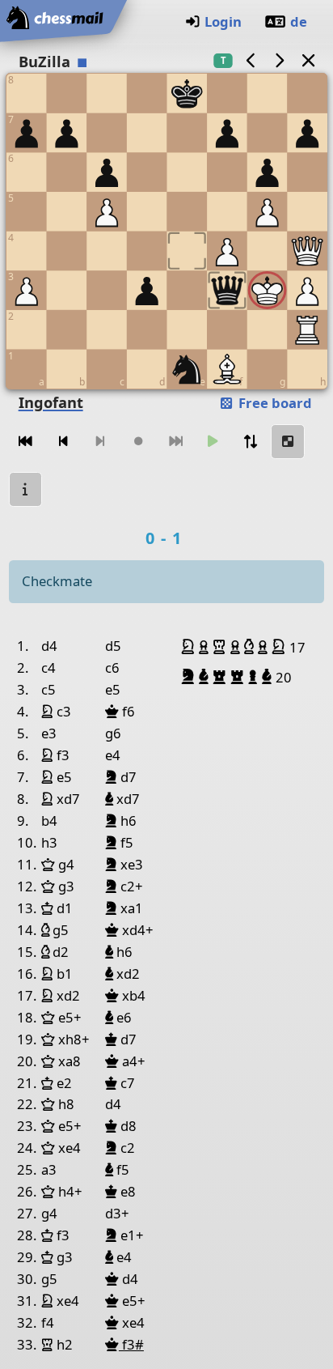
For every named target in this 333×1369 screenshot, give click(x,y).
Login (223, 21)
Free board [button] (273, 402)
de (298, 21)
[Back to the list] (308, 60)
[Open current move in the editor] (288, 441)
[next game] (279, 60)
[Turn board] (251, 441)
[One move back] (63, 441)
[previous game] (250, 60)
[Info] (26, 489)
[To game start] (26, 441)
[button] (190, 646)
